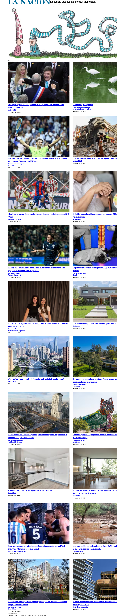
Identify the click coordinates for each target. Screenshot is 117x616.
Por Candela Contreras (15, 440)
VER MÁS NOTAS (12, 613)
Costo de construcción (80, 607)
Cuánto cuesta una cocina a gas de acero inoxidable (30, 490)
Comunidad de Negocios (16, 331)
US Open (11, 166)
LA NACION (53, 7)
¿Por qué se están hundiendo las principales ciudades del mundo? (36, 379)
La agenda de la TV (14, 219)
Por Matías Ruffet (14, 273)
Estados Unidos (78, 551)
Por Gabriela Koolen (79, 440)
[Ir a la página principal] (29, 4)
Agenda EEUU (77, 161)
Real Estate (76, 326)
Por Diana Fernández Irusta (81, 107)
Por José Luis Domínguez (16, 164)
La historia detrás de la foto (82, 109)
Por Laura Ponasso (14, 329)
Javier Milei (12, 110)
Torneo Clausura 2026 (15, 275)
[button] (38, 82)
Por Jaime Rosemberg (79, 273)
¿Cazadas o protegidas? (83, 105)
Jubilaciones (77, 219)
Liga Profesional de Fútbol (17, 551)
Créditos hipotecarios (15, 442)
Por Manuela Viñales (79, 384)
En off (75, 275)
